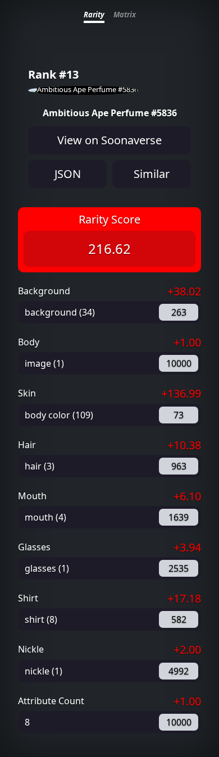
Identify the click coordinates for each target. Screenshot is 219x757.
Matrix (124, 15)
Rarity (94, 15)
